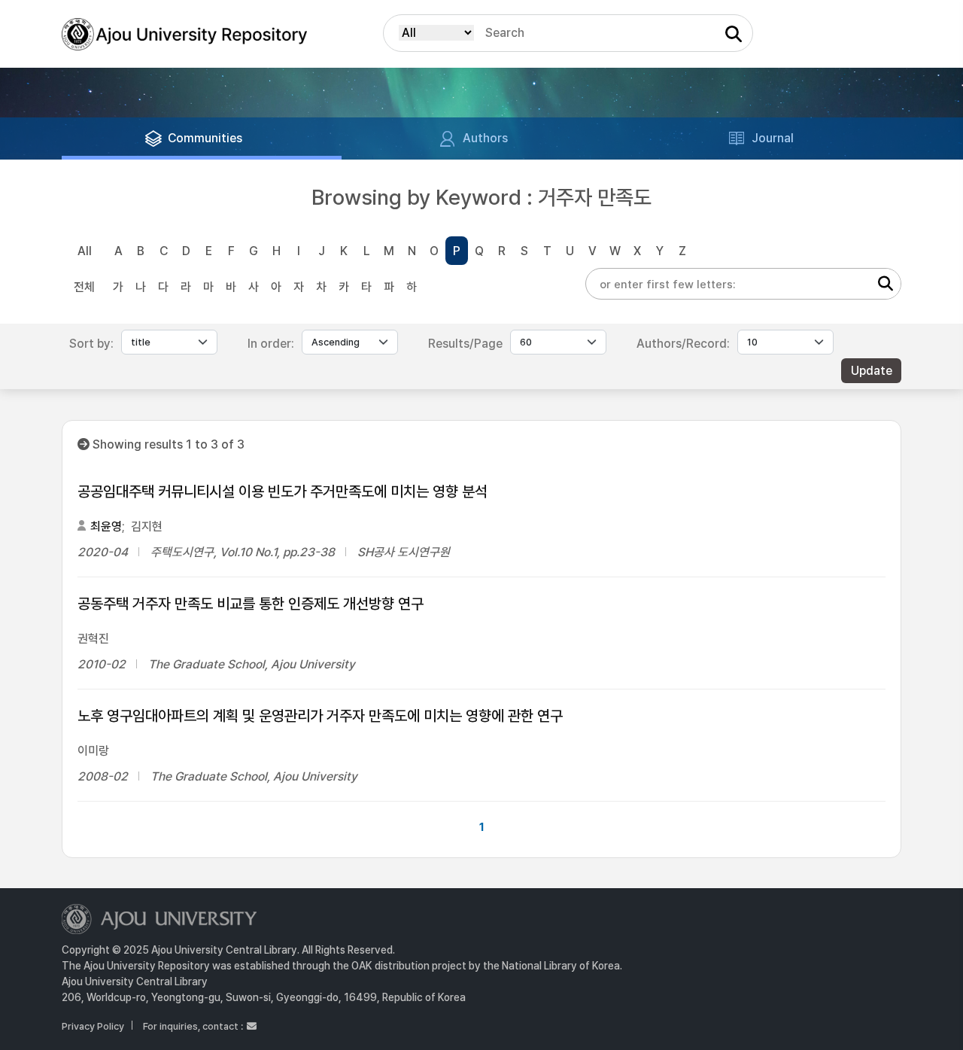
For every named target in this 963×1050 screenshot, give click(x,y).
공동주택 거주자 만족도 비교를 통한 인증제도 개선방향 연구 (250, 604)
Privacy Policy (93, 1026)
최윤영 (106, 526)
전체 (84, 287)
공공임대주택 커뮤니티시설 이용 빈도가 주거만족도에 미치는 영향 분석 (282, 491)
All (84, 251)
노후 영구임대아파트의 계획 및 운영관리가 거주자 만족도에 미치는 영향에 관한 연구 (320, 716)
